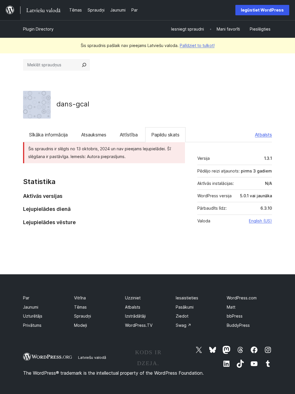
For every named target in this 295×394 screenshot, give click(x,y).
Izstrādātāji (135, 316)
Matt (231, 307)
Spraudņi (82, 316)
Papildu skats (165, 135)
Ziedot (182, 316)
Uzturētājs (32, 316)
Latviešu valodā (92, 357)
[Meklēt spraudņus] (84, 65)
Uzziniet (133, 297)
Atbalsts (263, 135)
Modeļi (80, 325)
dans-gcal (72, 104)
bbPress (235, 316)
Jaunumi (30, 307)
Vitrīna (80, 297)
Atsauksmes (93, 135)
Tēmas (80, 307)
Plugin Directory (38, 29)
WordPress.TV (138, 325)
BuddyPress (238, 325)
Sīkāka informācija (48, 135)
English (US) (260, 220)
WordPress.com (242, 297)
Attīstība (129, 135)
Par (26, 297)
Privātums (32, 325)
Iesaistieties (187, 297)
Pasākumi (185, 307)
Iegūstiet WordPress (262, 9)
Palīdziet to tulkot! (197, 45)
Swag (183, 325)
